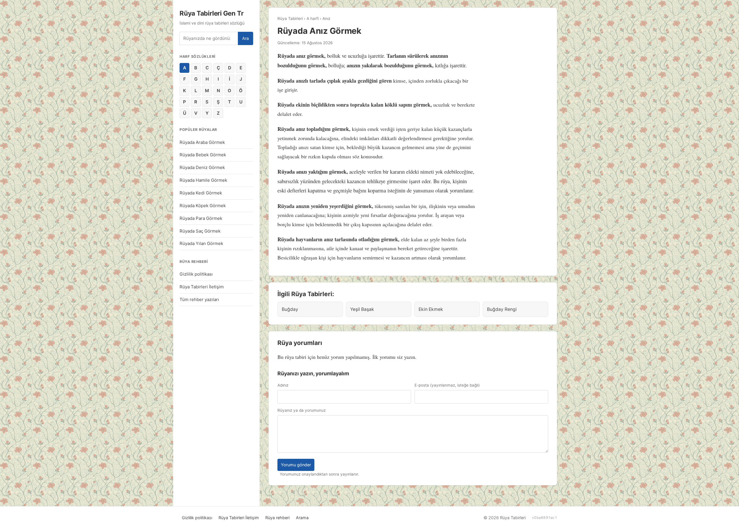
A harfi (313, 18)
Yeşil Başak (362, 309)
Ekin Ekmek (431, 309)
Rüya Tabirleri (290, 18)
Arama (302, 517)
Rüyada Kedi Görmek (201, 193)
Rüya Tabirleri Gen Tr (211, 13)
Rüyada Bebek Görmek (203, 154)
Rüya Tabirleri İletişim (202, 286)
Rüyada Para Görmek (201, 218)
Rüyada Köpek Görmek (203, 205)
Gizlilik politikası (196, 274)
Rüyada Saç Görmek (200, 231)
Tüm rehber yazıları (199, 299)
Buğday (290, 309)
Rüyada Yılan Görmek (201, 243)
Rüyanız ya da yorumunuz (301, 410)
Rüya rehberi (277, 517)
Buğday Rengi (502, 309)
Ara (245, 38)
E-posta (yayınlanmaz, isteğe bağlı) (447, 385)
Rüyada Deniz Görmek (202, 167)
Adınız (282, 385)
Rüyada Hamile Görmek (203, 180)
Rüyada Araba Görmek (202, 142)
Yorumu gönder (296, 464)
